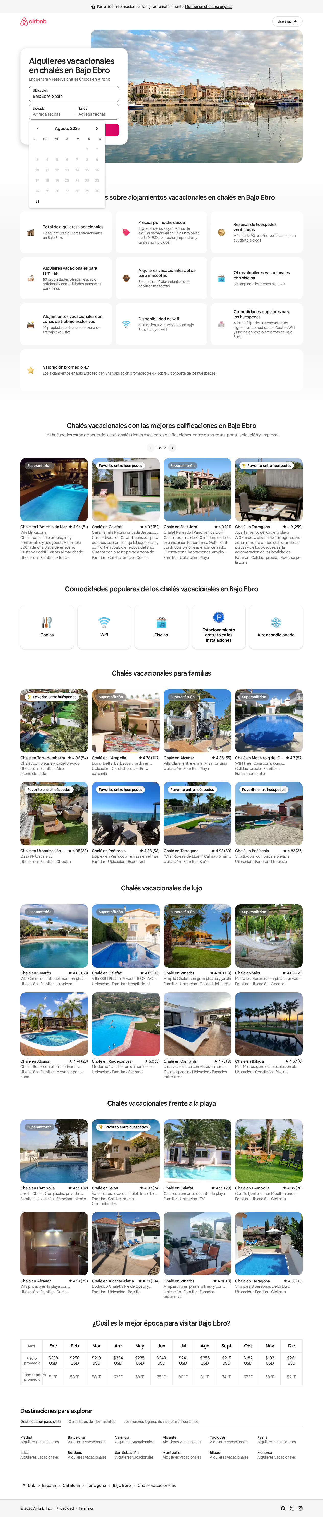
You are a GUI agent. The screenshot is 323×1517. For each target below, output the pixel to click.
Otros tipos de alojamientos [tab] (92, 1421)
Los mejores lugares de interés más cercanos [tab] (161, 1421)
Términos (86, 1508)
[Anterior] (151, 448)
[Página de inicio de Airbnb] (33, 21)
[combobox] (74, 96)
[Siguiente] (172, 448)
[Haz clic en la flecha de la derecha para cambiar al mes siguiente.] (96, 128)
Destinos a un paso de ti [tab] (40, 1421)
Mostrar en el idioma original (208, 6)
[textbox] (51, 114)
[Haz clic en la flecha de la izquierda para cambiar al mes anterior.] (37, 128)
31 (37, 201)
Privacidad (65, 1508)
